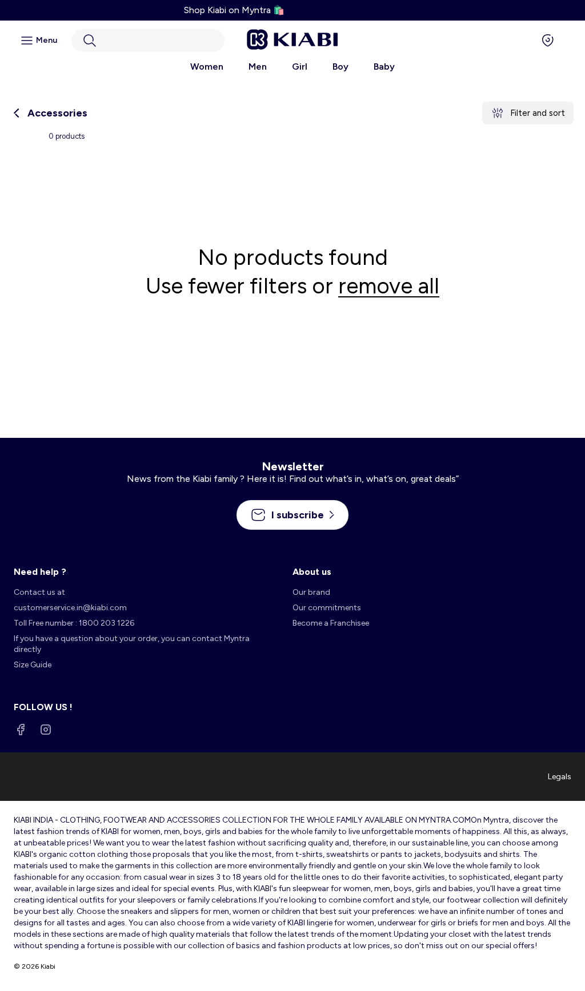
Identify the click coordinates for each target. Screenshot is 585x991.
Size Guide (32, 665)
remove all (388, 286)
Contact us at (39, 592)
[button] (148, 40)
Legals (559, 776)
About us (311, 571)
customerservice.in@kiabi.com (70, 608)
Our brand (311, 592)
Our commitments (326, 608)
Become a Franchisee (330, 623)
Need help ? (40, 571)
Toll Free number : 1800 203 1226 (74, 623)
